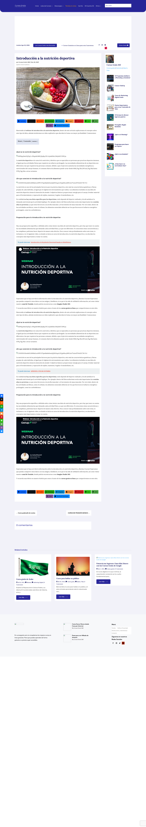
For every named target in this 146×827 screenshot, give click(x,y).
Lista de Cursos (46, 6)
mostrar (34, 141)
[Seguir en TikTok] (106, 48)
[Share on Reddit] (1, 403)
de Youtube (29, 304)
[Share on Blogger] (1, 413)
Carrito (80, 6)
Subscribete (123, 45)
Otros (98, 6)
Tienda (114, 628)
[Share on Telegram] (1, 410)
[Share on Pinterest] (1, 417)
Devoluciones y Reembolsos (119, 630)
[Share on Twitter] (1, 399)
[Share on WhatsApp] (1, 406)
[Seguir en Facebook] (99, 45)
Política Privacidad (122, 628)
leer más (21, 597)
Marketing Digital (38, 582)
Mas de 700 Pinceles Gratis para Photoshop (92, 45)
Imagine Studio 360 (63, 304)
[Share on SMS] (1, 424)
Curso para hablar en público (67, 578)
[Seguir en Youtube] (105, 45)
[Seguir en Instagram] (102, 45)
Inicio (37, 6)
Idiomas (29, 582)
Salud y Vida (80, 581)
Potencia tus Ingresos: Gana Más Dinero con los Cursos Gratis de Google (112, 564)
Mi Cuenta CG (89, 6)
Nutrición (119, 68)
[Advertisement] (73, 30)
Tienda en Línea (70, 6)
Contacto (114, 633)
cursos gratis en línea (68, 308)
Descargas (58, 6)
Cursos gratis (111, 68)
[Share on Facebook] (1, 396)
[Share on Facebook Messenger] (1, 431)
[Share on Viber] (1, 427)
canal (24, 304)
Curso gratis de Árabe (24, 579)
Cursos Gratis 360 (24, 62)
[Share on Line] (1, 420)
